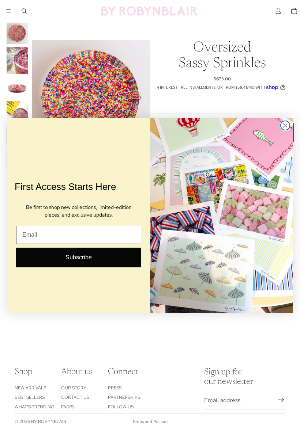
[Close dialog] (285, 125)
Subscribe (78, 257)
